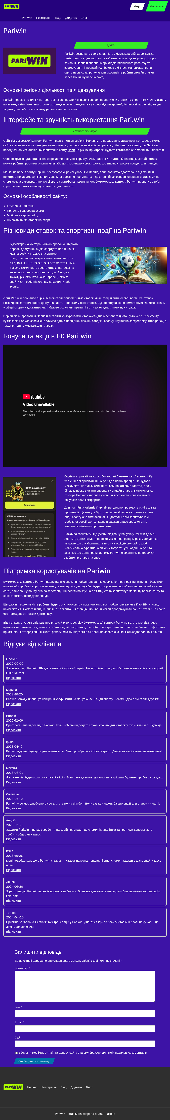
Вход (137, 6)
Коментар (22, 968)
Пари (71, 150)
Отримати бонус (85, 131)
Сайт (18, 1037)
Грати (111, 45)
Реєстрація (157, 6)
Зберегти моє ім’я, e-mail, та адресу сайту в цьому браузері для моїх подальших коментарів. (83, 1052)
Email (20, 1022)
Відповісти (13, 677)
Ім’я (18, 1007)
